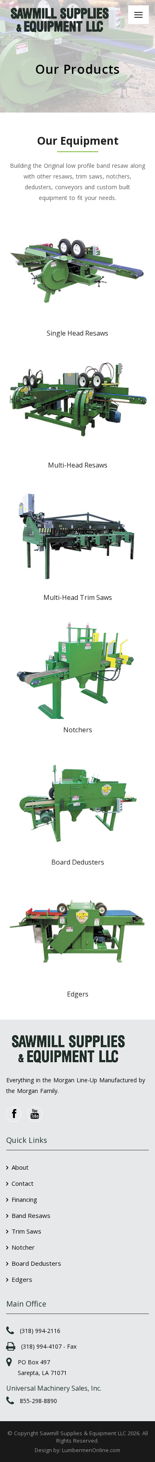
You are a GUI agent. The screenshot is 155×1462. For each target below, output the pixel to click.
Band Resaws (31, 1215)
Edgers (22, 1279)
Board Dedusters (36, 1263)
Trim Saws (26, 1231)
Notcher (23, 1247)
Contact (22, 1183)
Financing (24, 1199)
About (20, 1167)
